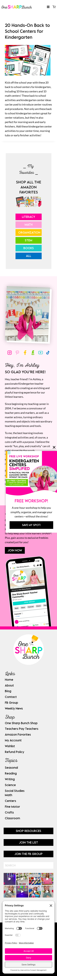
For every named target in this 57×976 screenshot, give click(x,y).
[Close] (54, 447)
